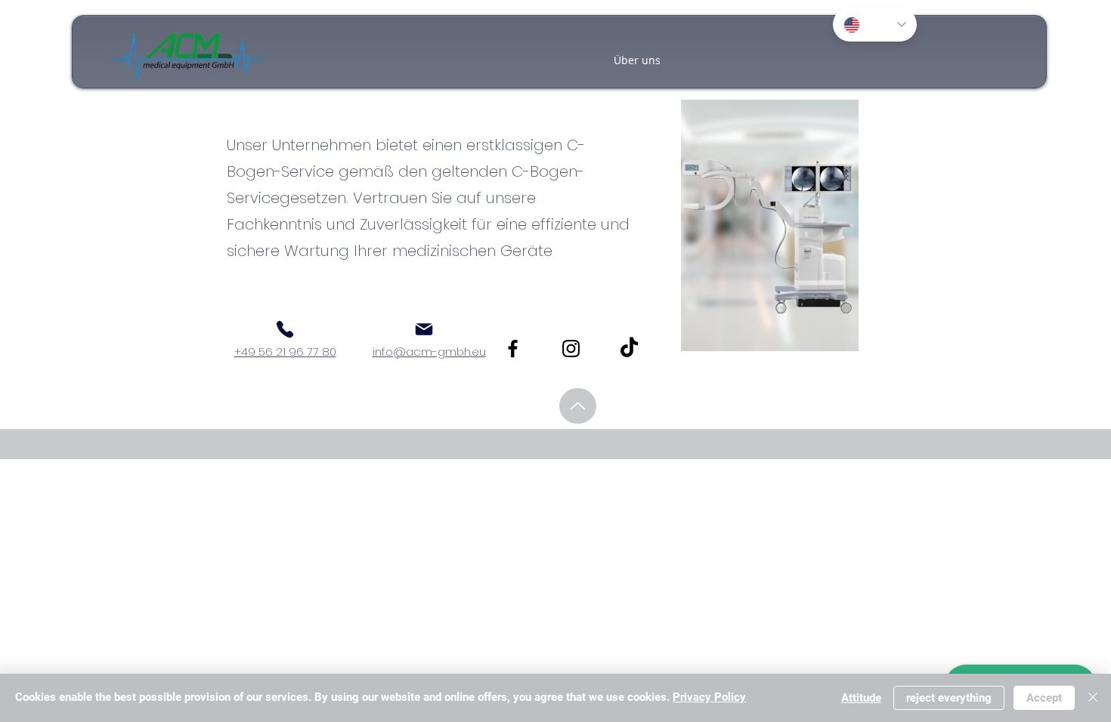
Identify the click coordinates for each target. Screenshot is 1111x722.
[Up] (577, 406)
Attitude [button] (861, 698)
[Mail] (424, 329)
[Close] (1093, 698)
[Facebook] (513, 348)
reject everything (949, 698)
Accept (1044, 698)
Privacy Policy (709, 697)
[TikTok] (629, 348)
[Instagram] (571, 348)
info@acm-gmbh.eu (429, 351)
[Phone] (285, 329)
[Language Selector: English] (875, 25)
